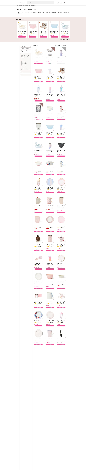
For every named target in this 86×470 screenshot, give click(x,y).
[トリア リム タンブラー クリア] (38, 108)
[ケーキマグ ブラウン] (38, 238)
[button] (30, 46)
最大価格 (27, 50)
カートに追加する (39, 81)
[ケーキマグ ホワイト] (38, 200)
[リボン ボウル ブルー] (49, 108)
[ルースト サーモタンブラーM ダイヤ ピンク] (61, 200)
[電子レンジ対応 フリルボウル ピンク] (38, 70)
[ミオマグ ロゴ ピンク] (38, 219)
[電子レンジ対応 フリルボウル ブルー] (49, 126)
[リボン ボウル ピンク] (38, 163)
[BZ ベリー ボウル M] (49, 163)
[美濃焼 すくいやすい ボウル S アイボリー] (61, 276)
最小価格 (21, 50)
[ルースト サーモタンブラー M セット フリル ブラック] (61, 333)
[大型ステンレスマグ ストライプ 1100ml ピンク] (61, 108)
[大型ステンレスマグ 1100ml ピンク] (61, 52)
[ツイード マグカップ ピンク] (49, 200)
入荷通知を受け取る (50, 63)
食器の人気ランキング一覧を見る (65, 39)
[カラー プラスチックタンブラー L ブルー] (61, 126)
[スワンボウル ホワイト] (38, 52)
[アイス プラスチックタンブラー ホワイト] (38, 181)
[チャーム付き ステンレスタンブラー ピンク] (49, 333)
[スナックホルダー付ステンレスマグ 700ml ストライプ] (61, 238)
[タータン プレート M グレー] (38, 276)
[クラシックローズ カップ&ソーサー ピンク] (61, 295)
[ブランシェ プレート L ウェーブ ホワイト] (38, 333)
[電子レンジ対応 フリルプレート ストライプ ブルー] (49, 181)
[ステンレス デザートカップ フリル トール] (49, 52)
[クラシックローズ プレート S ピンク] (61, 181)
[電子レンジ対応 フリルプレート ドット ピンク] (61, 219)
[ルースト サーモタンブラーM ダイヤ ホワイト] (38, 126)
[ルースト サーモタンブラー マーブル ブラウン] (49, 238)
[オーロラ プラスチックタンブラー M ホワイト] (49, 70)
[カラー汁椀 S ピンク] (49, 276)
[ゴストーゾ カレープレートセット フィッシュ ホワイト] (61, 70)
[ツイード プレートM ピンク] (49, 219)
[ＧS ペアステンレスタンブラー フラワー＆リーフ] (38, 295)
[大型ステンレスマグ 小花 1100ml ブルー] (61, 163)
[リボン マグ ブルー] (49, 295)
